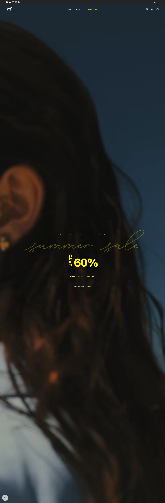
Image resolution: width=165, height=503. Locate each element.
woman (88, 286)
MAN (69, 9)
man (82, 286)
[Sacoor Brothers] (9, 9)
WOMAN (79, 9)
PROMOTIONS (92, 9)
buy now (77, 286)
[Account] (146, 9)
